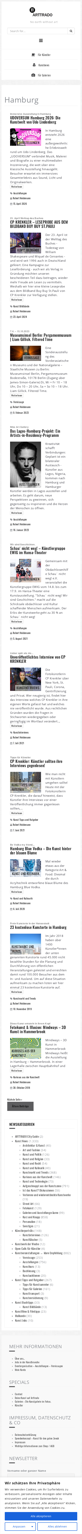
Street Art (28, 1203)
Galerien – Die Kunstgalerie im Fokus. (33, 1401)
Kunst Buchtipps (24, 1302)
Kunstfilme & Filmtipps (27, 1311)
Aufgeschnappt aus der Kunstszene (42, 1186)
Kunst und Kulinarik (23, 898)
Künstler (19, 1405)
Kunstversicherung (33, 1298)
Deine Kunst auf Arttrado (27, 1398)
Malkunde (20, 1316)
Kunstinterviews (21, 732)
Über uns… (20, 1358)
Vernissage (18, 402)
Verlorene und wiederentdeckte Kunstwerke (47, 1195)
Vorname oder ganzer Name (26, 1470)
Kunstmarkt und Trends (24, 998)
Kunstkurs (28, 1266)
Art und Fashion (31, 1150)
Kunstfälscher (30, 1239)
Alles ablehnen (57, 1526)
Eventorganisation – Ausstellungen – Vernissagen (39, 1366)
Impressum (20, 1442)
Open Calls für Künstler (28, 1248)
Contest (19, 1394)
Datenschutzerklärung (25, 1435)
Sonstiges (28, 1226)
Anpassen (19, 1526)
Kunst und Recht (32, 1163)
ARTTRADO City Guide (27, 1136)
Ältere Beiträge (20, 1106)
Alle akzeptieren (41, 1516)
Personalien (29, 1221)
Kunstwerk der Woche (27, 1244)
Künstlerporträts (24, 1230)
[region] (41, 1505)
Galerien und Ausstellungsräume (40, 1212)
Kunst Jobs (21, 1320)
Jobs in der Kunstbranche (27, 1362)
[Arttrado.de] (41, 12)
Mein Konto (20, 1370)
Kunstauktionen (31, 1275)
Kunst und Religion (33, 1159)
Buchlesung (29, 1271)
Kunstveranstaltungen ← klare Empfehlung (39, 1253)
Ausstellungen (20, 193)
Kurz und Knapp (31, 1217)
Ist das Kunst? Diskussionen (38, 1190)
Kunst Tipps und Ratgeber (25, 820)
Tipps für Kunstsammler (36, 1284)
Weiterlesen (16, 186)
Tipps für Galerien (32, 1289)
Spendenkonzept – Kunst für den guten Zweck (37, 1438)
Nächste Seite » (14, 1099)
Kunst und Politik (32, 1154)
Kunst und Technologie (35, 1181)
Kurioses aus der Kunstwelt (26, 1077)
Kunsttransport (31, 1293)
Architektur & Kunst (34, 1145)
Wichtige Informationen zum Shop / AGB (34, 1446)
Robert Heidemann (22, 198)
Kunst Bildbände (21, 306)
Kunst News (21, 1141)
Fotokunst (28, 1208)
